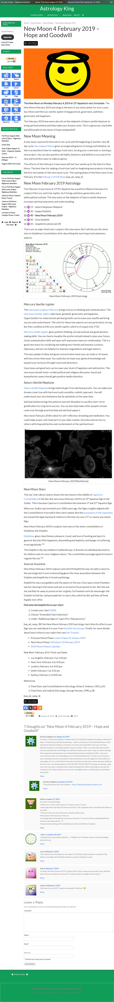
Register (15, 222)
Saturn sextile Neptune (36, 388)
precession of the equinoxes (98, 512)
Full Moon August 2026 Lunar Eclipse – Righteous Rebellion (11, 138)
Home (26, 23)
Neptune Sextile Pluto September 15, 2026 (78, 2)
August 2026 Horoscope (11, 164)
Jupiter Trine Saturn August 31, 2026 (43, 2)
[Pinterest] (35, 708)
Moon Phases (36, 23)
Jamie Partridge (64, 716)
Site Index (10, 225)
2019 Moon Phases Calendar (45, 646)
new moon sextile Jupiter (37, 313)
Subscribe (7, 37)
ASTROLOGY (52, 15)
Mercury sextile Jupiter (36, 331)
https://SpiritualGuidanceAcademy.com (87, 784)
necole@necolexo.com (82, 769)
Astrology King (57, 8)
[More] (40, 708)
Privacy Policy (19, 974)
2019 (76, 716)
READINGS (67, 15)
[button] (83, 15)
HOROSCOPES (37, 15)
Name (26, 935)
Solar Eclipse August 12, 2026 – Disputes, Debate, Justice (11, 151)
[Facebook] (25, 708)
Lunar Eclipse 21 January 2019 (70, 638)
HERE (53, 610)
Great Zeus (6, 145)
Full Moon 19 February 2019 (65, 642)
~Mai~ (42, 834)
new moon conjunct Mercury (43, 309)
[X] (30, 708)
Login (6, 222)
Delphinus (29, 536)
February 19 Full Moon (54, 176)
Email (26, 944)
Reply (42, 776)
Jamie (4, 195)
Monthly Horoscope (73, 628)
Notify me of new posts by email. (38, 959)
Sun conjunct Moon (44, 146)
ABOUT (77, 15)
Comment (27, 911)
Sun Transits (72, 632)
